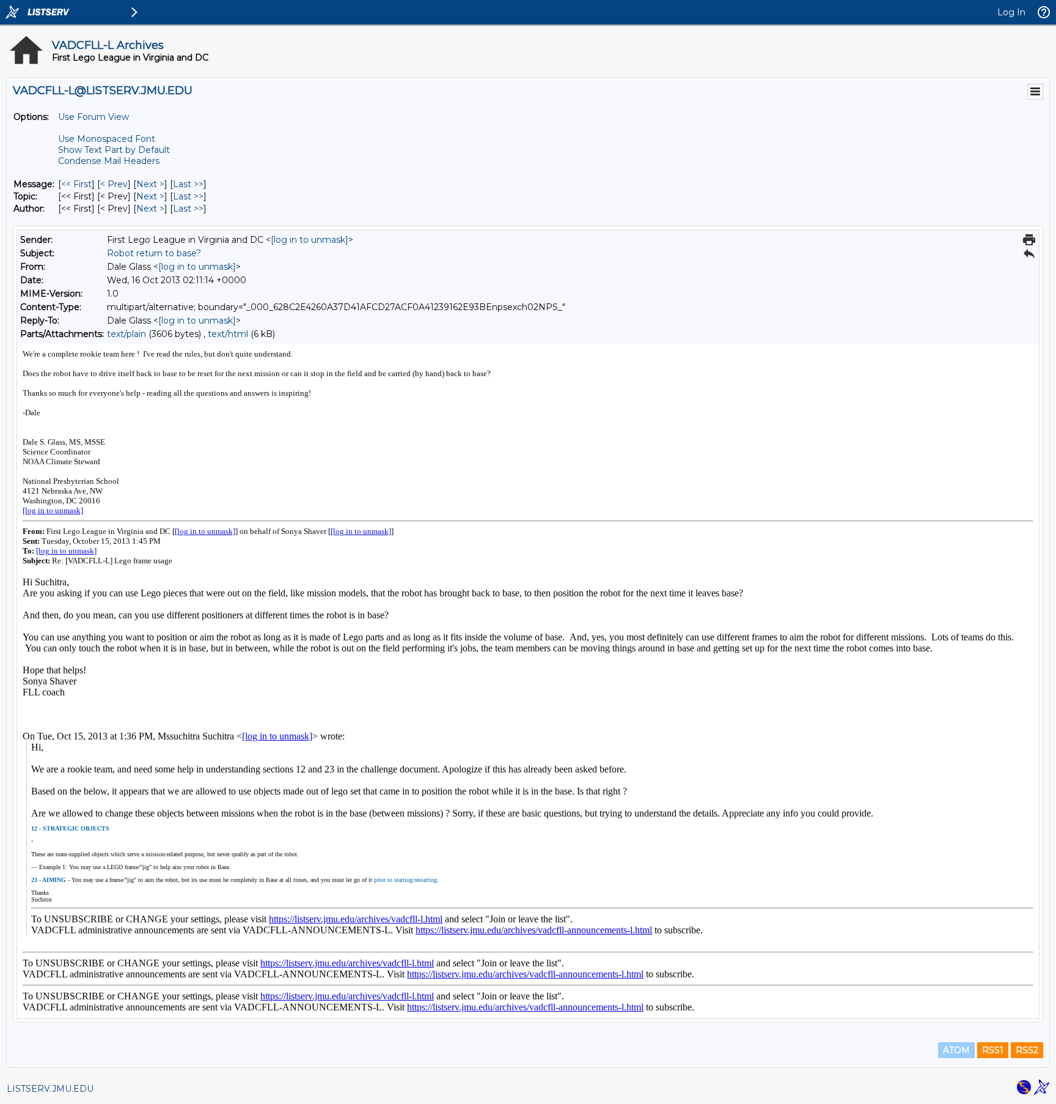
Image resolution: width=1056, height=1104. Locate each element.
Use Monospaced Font (106, 138)
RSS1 (992, 1050)
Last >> (188, 184)
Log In (1011, 12)
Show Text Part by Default (114, 149)
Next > (150, 184)
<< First (76, 184)
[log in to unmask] (309, 239)
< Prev (114, 184)
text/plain (126, 333)
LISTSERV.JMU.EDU (50, 1088)
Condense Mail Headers (109, 160)
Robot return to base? (154, 253)
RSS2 (1027, 1050)
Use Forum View (93, 116)
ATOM (956, 1050)
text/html (228, 333)
